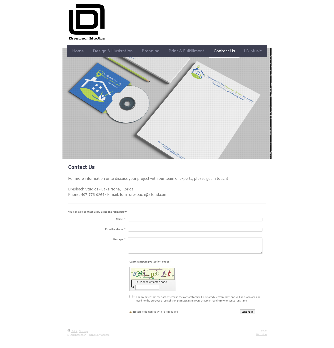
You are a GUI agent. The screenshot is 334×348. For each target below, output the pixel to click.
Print (74, 331)
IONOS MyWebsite (99, 334)
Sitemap (83, 331)
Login (264, 330)
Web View (261, 334)
